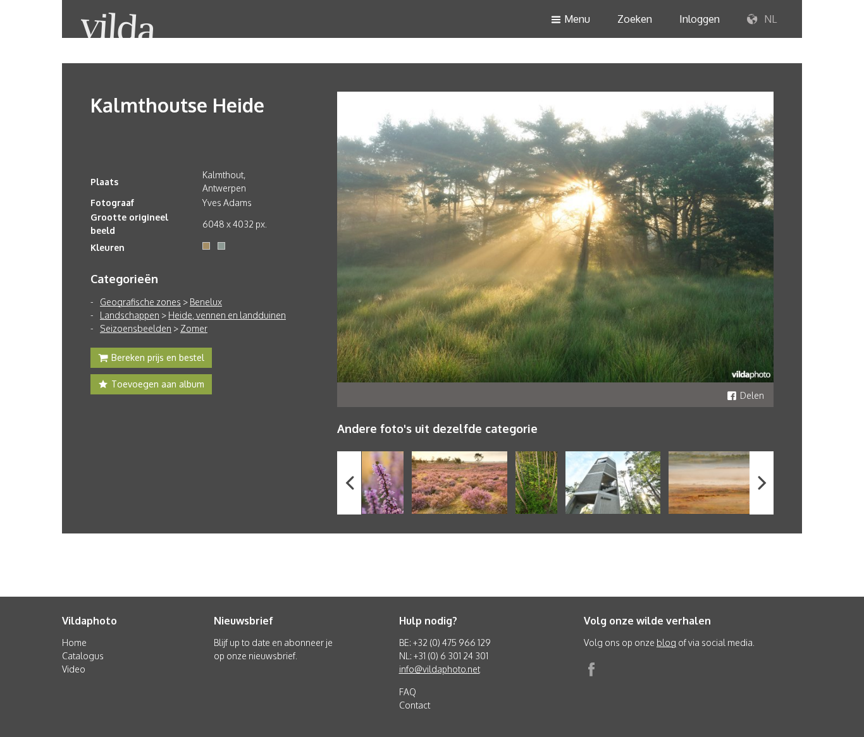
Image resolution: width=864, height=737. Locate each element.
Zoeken (634, 19)
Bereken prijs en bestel (157, 357)
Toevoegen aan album (157, 384)
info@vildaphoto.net (439, 669)
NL (769, 19)
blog (666, 642)
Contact (414, 705)
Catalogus (83, 655)
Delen (752, 395)
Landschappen (129, 315)
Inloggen (699, 19)
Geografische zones (140, 301)
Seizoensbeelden (135, 328)
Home (74, 642)
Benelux (206, 301)
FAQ (407, 691)
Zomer (193, 328)
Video (73, 669)
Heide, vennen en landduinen (227, 315)
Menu (577, 19)
